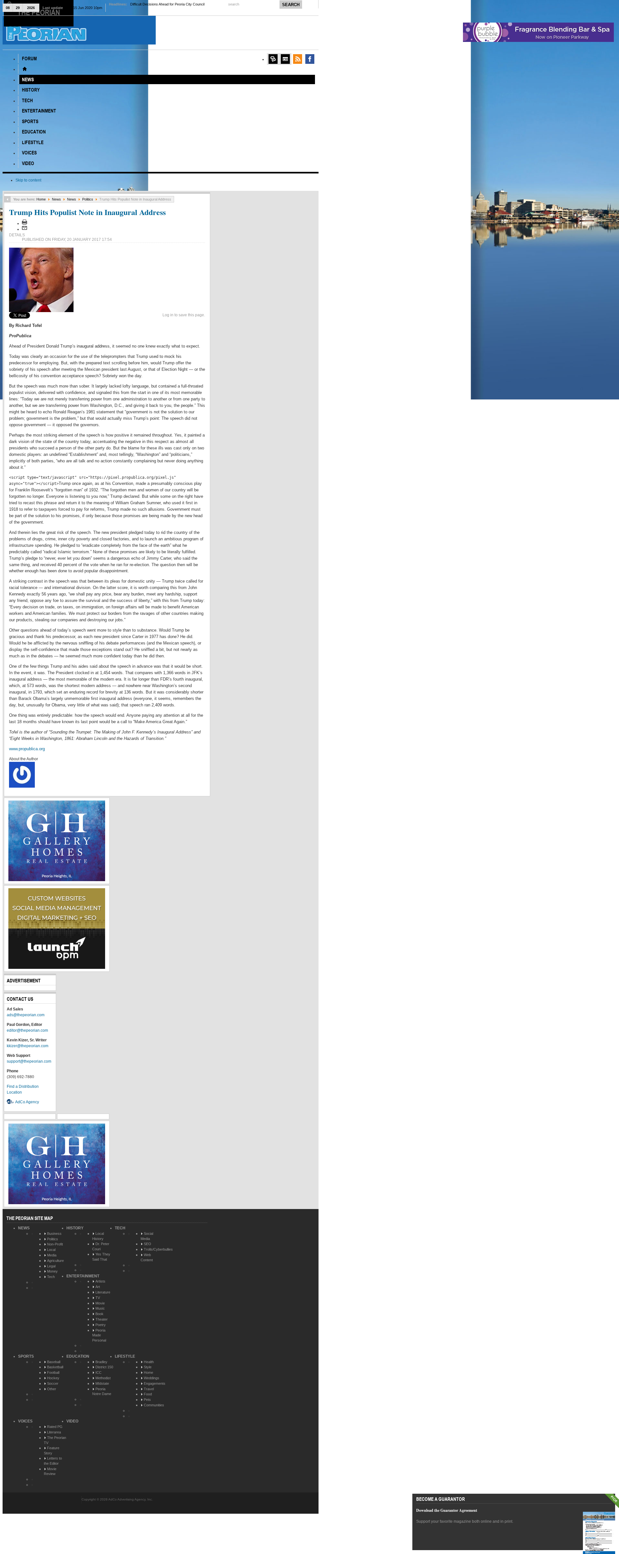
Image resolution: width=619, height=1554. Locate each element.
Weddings (151, 1378)
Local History (98, 1236)
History (75, 1228)
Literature (102, 1292)
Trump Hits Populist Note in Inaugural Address (87, 212)
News (56, 199)
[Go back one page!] (7, 199)
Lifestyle (125, 1356)
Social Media (147, 1236)
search (234, 4)
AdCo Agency (27, 1102)
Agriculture (55, 1261)
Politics (87, 199)
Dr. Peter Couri (100, 1246)
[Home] (24, 69)
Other (51, 1389)
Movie (100, 1303)
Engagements (154, 1383)
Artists (100, 1281)
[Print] (24, 223)
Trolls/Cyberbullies (158, 1249)
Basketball (55, 1367)
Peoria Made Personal (99, 1335)
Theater (101, 1319)
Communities (154, 1405)
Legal (51, 1266)
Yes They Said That (101, 1256)
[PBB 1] (538, 40)
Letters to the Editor (53, 1460)
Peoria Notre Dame (101, 1391)
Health (149, 1362)
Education (77, 1356)
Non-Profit (55, 1244)
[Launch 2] (56, 967)
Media (51, 1255)
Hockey (53, 1378)
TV (97, 1298)
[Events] (285, 59)
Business (54, 1233)
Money (52, 1271)
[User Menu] (273, 59)
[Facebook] (309, 59)
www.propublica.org (27, 748)
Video (72, 1421)
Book (99, 1314)
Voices (25, 1421)
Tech (51, 1277)
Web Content (147, 1257)
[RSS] (297, 59)
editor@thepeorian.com (27, 1030)
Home (41, 199)
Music (100, 1308)
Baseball (53, 1362)
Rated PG (55, 1427)
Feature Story (51, 1450)
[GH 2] (56, 880)
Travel (149, 1389)
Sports (26, 1356)
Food (148, 1394)
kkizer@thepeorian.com (27, 1046)
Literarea (54, 1432)
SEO (147, 1244)
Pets (147, 1400)
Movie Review (50, 1471)
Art (97, 1287)
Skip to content (28, 180)
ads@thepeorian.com (25, 1015)
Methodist (103, 1378)
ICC (98, 1372)
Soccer (52, 1383)
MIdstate (102, 1383)
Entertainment (82, 1276)
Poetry (100, 1325)
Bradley (101, 1362)
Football (53, 1372)
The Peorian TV (55, 1440)
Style (148, 1367)
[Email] (24, 229)
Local (51, 1250)
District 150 (104, 1367)
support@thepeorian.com (29, 1061)
